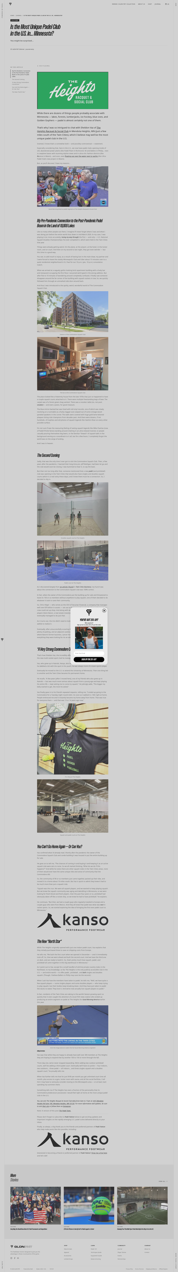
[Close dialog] (104, 610)
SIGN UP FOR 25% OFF (89, 659)
